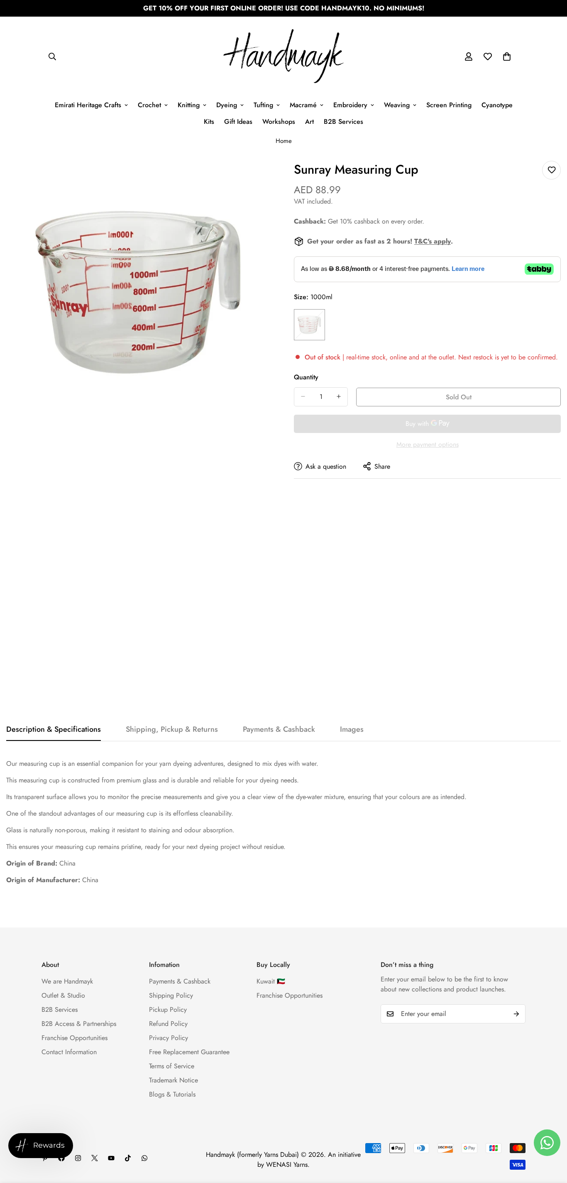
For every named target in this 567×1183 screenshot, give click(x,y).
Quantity (306, 376)
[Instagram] (78, 1158)
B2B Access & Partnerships (79, 1023)
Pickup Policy (168, 1009)
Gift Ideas (238, 121)
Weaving (397, 105)
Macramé (303, 105)
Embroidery (350, 105)
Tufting (263, 105)
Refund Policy (168, 1023)
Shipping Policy (171, 995)
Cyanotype (497, 105)
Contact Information (69, 1052)
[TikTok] (128, 1158)
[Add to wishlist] (551, 170)
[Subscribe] (516, 1013)
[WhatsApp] (144, 1158)
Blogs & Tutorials (172, 1094)
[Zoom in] (266, 176)
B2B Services (343, 121)
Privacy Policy (168, 1038)
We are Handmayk (67, 981)
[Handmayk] (283, 57)
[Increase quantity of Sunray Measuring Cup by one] (338, 396)
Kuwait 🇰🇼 (271, 981)
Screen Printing (449, 105)
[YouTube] (111, 1158)
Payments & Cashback (179, 981)
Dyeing (226, 105)
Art (309, 121)
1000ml (309, 324)
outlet (446, 357)
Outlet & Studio (63, 995)
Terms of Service (171, 1066)
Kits (209, 121)
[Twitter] (94, 1158)
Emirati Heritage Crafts (88, 105)
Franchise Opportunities (75, 1038)
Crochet (149, 105)
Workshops (278, 121)
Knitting (189, 105)
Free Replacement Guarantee (189, 1052)
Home (284, 140)
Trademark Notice (173, 1080)
